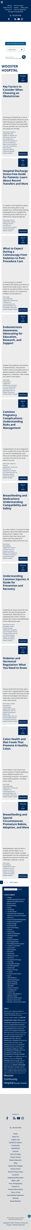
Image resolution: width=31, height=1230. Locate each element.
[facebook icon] (9, 19)
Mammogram (11, 950)
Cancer (9, 907)
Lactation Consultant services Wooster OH (15, 1034)
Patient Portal (7, 8)
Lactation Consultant (13, 946)
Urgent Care (11, 992)
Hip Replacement (12, 936)
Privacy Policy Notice (15, 1189)
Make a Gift (24, 8)
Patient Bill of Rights (15, 1166)
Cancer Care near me (22, 1013)
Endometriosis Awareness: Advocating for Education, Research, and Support (12, 335)
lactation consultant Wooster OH (13, 1036)
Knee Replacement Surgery (15, 944)
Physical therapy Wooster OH (10, 1062)
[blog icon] (15, 19)
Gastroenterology (8, 299)
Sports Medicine (12, 984)
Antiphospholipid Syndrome (16, 899)
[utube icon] (18, 19)
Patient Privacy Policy (15, 1172)
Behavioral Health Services (15, 901)
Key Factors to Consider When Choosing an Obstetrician (13, 91)
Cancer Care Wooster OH (11, 1015)
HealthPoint (15, 1148)
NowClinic (10, 952)
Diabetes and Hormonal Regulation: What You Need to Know (15, 663)
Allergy (9, 897)
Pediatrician (11, 968)
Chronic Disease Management (16, 919)
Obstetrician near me (11, 472)
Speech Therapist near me (17, 1067)
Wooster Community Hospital (16, 1002)
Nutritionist (10, 954)
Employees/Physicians (15, 1178)
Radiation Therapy (8, 1065)
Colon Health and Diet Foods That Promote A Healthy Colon (15, 743)
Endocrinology (7, 707)
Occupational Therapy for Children (13, 1048)
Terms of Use (15, 1192)
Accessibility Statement (15, 1195)
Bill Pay (10, 6)
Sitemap (15, 1198)
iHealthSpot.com (18, 1219)
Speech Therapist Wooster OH (11, 1069)
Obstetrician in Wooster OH (12, 1040)
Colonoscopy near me (9, 304)
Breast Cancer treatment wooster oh (14, 1011)
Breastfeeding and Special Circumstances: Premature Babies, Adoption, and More (16, 821)
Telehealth (10, 986)
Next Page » (14, 882)
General (12, 220)
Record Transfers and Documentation (8, 225)
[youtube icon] (19, 1118)
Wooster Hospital (7, 153)
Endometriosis (7, 382)
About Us (15, 1137)
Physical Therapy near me (17, 1061)
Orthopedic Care (11, 1056)
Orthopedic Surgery (8, 626)
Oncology (10, 962)
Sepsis (9, 976)
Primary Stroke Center (14, 974)
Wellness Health (12, 996)
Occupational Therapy (14, 960)
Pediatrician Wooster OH (10, 1058)
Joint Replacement (13, 942)
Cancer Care (14, 1013)
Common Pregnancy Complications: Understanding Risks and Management (13, 420)
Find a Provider (18, 6)
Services (15, 1151)
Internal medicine (12, 940)
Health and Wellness (13, 934)
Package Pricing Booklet (15, 12)
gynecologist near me (9, 390)
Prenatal (5, 465)
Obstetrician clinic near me (12, 1038)
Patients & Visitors (15, 1142)
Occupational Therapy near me (14, 1050)
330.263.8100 (16, 15)
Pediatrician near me (21, 1056)
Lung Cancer (11, 948)
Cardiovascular (12, 911)
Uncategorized (12, 990)
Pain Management (13, 966)
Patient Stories (15, 1157)
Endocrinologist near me (10, 716)
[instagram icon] (22, 19)
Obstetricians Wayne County (15, 1042)
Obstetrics (13, 132)
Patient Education (15, 1160)
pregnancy (6, 149)
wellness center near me (15, 1071)
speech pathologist (13, 980)
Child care (10, 917)
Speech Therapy (12, 982)
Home (15, 1134)
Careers (16, 8)
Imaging (9, 938)
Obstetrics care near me (10, 1044)
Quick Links (12, 49)
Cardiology (10, 909)
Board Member (15, 1201)
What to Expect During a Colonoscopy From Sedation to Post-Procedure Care (15, 255)
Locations (15, 1175)
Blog (15, 1163)
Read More (23, 154)
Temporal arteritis (13, 988)
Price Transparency (15, 1183)
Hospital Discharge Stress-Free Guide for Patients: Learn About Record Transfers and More (15, 177)
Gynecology (11, 931)
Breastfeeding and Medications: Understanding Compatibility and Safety (15, 502)
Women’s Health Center (14, 998)
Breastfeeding (7, 546)
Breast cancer (11, 903)
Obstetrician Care (12, 956)
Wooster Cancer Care (14, 1000)
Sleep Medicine (12, 978)
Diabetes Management (14, 921)
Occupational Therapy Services (12, 1052)
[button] (15, 2)
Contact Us (8, 10)
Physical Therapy (7, 628)
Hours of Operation (20, 10)
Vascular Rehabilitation (14, 994)
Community (15, 1145)
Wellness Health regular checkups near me (16, 1072)
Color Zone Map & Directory (15, 44)
